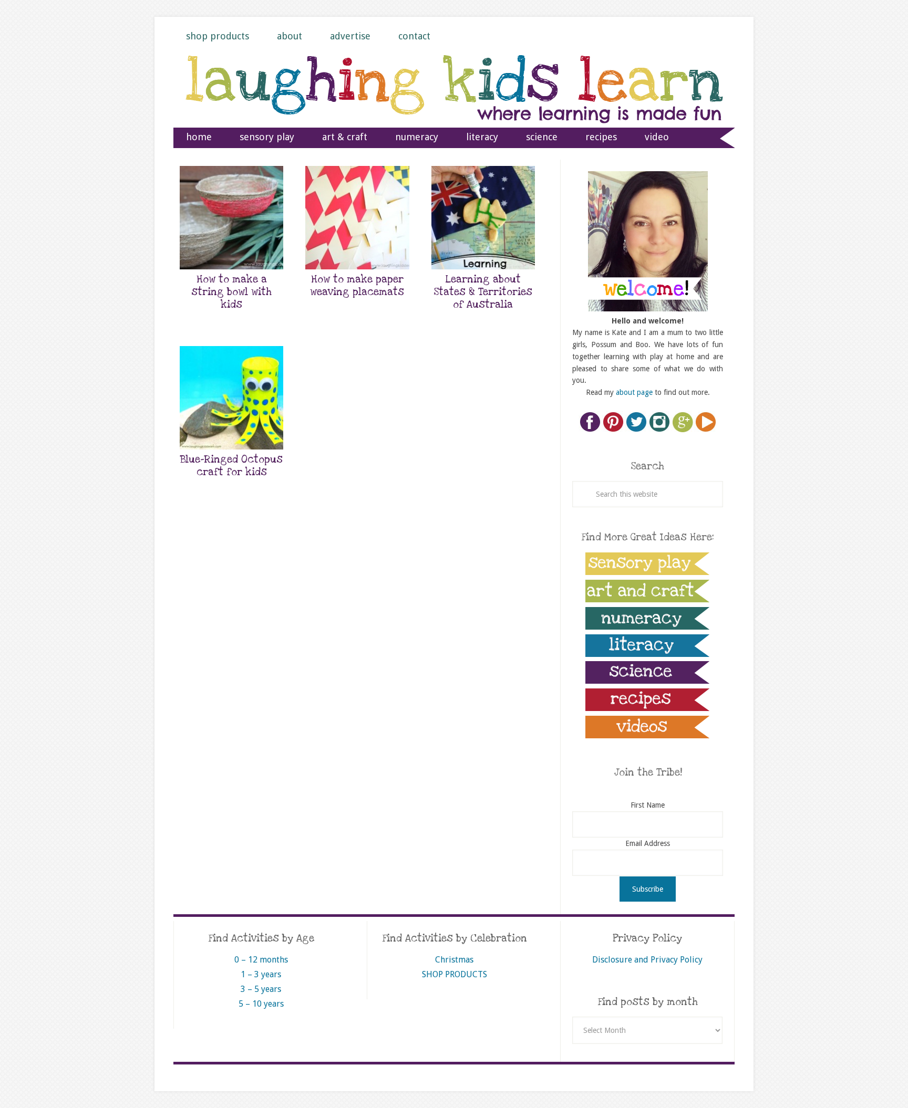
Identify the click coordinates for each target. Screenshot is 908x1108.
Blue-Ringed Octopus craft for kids (231, 466)
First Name (648, 805)
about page (634, 392)
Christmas (454, 960)
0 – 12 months (261, 960)
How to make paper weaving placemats (357, 286)
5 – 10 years (261, 1004)
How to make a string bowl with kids (231, 292)
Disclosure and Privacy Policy (647, 960)
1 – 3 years (261, 974)
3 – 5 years (261, 989)
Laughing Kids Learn (454, 100)
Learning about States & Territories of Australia (483, 292)
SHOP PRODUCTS (454, 974)
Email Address (647, 843)
